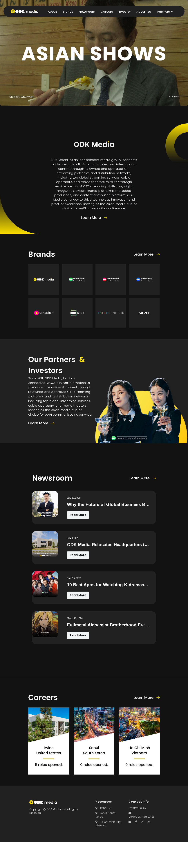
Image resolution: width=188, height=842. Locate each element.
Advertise (143, 12)
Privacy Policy (137, 808)
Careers (107, 12)
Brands (68, 12)
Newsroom (87, 12)
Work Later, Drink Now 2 (132, 438)
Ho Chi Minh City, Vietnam (108, 823)
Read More (78, 515)
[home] (24, 11)
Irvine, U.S (103, 808)
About (52, 12)
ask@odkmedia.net (141, 815)
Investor (124, 12)
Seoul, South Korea (105, 815)
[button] (165, 11)
